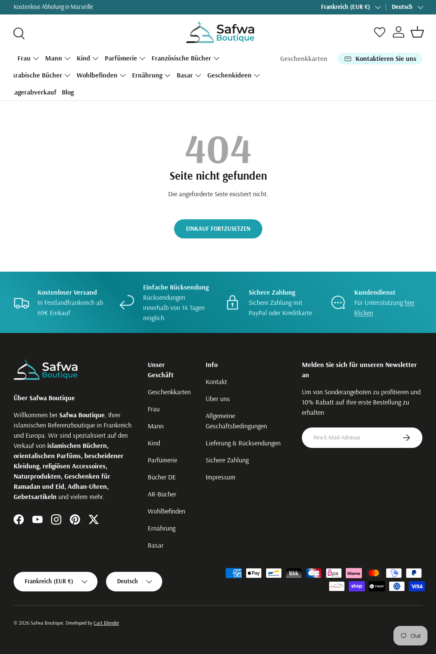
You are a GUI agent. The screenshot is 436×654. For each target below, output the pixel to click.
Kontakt (216, 381)
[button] (417, 32)
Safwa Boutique (47, 623)
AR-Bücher (162, 494)
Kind (154, 443)
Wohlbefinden (166, 511)
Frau (154, 408)
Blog (68, 92)
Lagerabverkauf (34, 92)
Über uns (218, 398)
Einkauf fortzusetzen (218, 228)
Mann (156, 426)
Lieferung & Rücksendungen (243, 443)
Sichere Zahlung (227, 460)
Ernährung (161, 528)
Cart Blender (106, 623)
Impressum (220, 477)
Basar (156, 545)
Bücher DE (162, 477)
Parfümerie (162, 460)
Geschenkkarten (303, 58)
